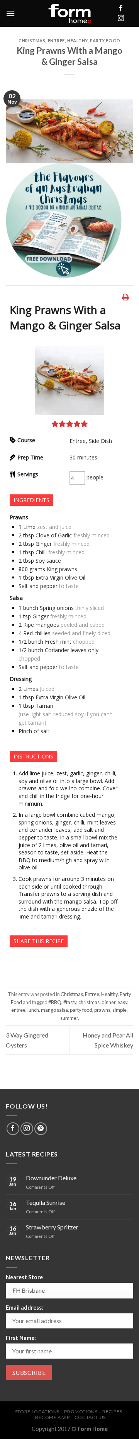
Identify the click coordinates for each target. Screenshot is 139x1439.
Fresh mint (58, 641)
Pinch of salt (34, 731)
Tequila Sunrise (45, 1202)
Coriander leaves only (71, 650)
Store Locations (37, 1411)
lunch (33, 1010)
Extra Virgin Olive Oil (60, 577)
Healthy (77, 40)
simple (119, 1010)
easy (122, 1002)
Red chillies (37, 633)
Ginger (44, 543)
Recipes (112, 1411)
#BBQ (54, 1002)
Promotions (80, 1411)
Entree (56, 40)
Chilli (41, 552)
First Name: (21, 1338)
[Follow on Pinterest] (40, 1128)
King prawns (62, 569)
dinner (108, 1002)
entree (18, 1010)
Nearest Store (24, 1277)
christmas (89, 1002)
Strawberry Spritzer (52, 1227)
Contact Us (90, 1417)
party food (81, 1010)
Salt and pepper (38, 586)
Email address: (24, 1307)
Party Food (105, 40)
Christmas (32, 40)
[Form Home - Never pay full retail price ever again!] (69, 13)
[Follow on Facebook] (121, 8)
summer (69, 1018)
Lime (29, 526)
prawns (102, 1010)
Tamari (44, 705)
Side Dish (100, 440)
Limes (30, 688)
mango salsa (54, 1010)
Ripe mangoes (41, 624)
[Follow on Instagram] (121, 18)
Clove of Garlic (54, 535)
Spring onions (57, 607)
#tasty (69, 1002)
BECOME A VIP (52, 1417)
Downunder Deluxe (51, 1177)
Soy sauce (48, 560)
